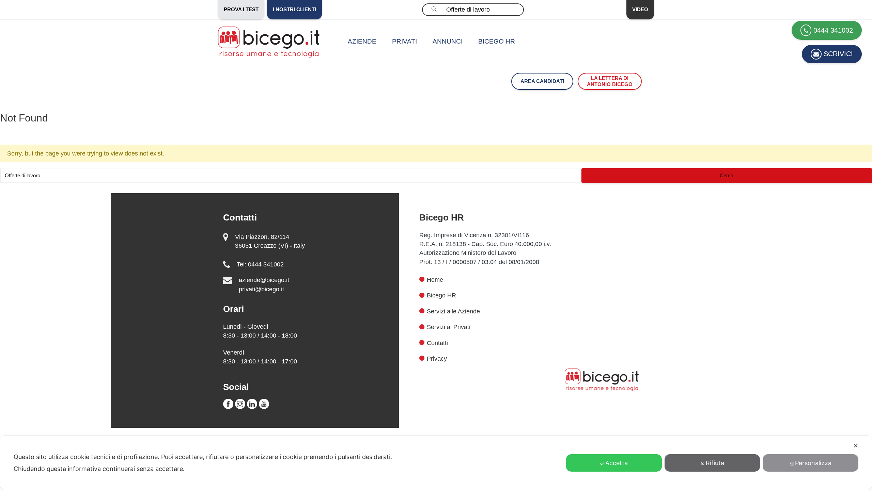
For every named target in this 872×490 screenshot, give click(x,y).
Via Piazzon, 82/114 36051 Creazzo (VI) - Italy (270, 241)
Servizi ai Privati (448, 327)
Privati (404, 41)
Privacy (437, 358)
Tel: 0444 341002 (260, 264)
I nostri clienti (294, 9)
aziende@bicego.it (264, 280)
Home (435, 279)
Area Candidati (542, 81)
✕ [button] (855, 445)
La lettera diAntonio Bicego (610, 81)
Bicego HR (496, 41)
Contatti (437, 343)
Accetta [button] (616, 463)
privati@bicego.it (261, 289)
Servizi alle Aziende (453, 311)
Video (640, 9)
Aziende (362, 41)
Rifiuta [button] (715, 463)
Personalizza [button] (813, 463)
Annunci (448, 41)
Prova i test (241, 9)
